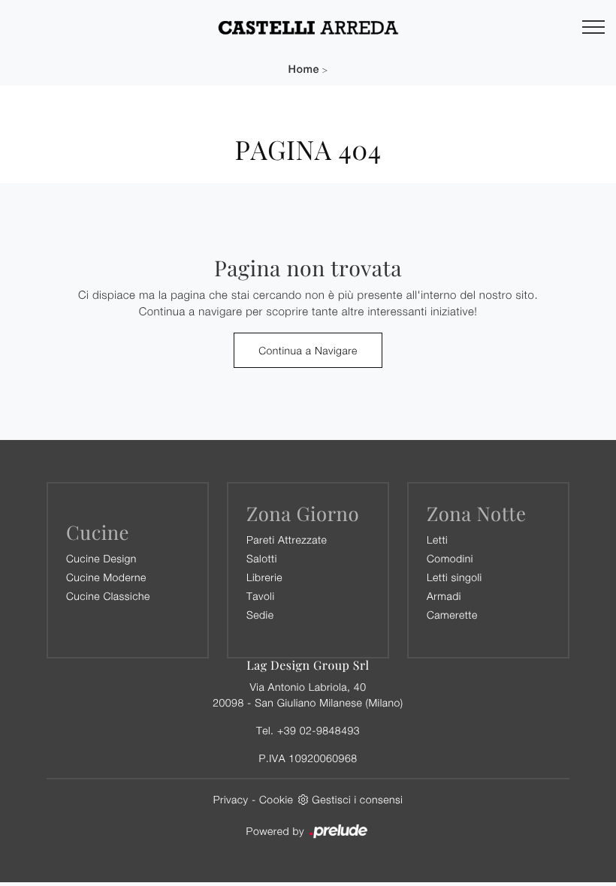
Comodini (450, 558)
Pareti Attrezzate (286, 539)
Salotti (261, 558)
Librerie (264, 577)
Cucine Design (101, 558)
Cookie (276, 799)
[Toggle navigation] (593, 27)
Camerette (452, 614)
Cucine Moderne (106, 577)
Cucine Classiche (108, 595)
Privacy (231, 799)
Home (303, 69)
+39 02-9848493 (318, 730)
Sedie (259, 614)
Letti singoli (454, 577)
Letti (437, 539)
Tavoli (260, 595)
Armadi (444, 595)
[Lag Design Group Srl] (308, 27)
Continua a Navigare (308, 350)
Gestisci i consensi (357, 799)
